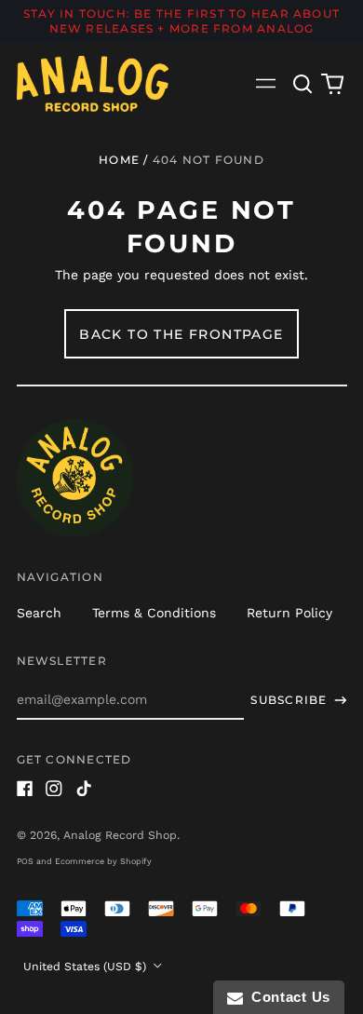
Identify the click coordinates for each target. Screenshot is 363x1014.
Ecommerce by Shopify (103, 861)
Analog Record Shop (120, 835)
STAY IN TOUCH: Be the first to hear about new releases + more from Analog (181, 21)
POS (25, 861)
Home (119, 160)
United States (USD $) (86, 966)
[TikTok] (83, 788)
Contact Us (286, 997)
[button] (303, 84)
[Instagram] (54, 788)
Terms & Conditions (154, 612)
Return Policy (289, 612)
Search (39, 612)
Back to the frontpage (181, 334)
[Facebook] (25, 788)
